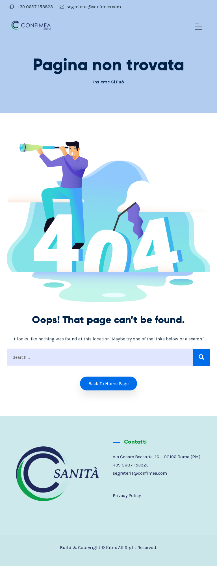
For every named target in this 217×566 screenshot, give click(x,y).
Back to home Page (108, 383)
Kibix (111, 547)
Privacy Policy (127, 495)
